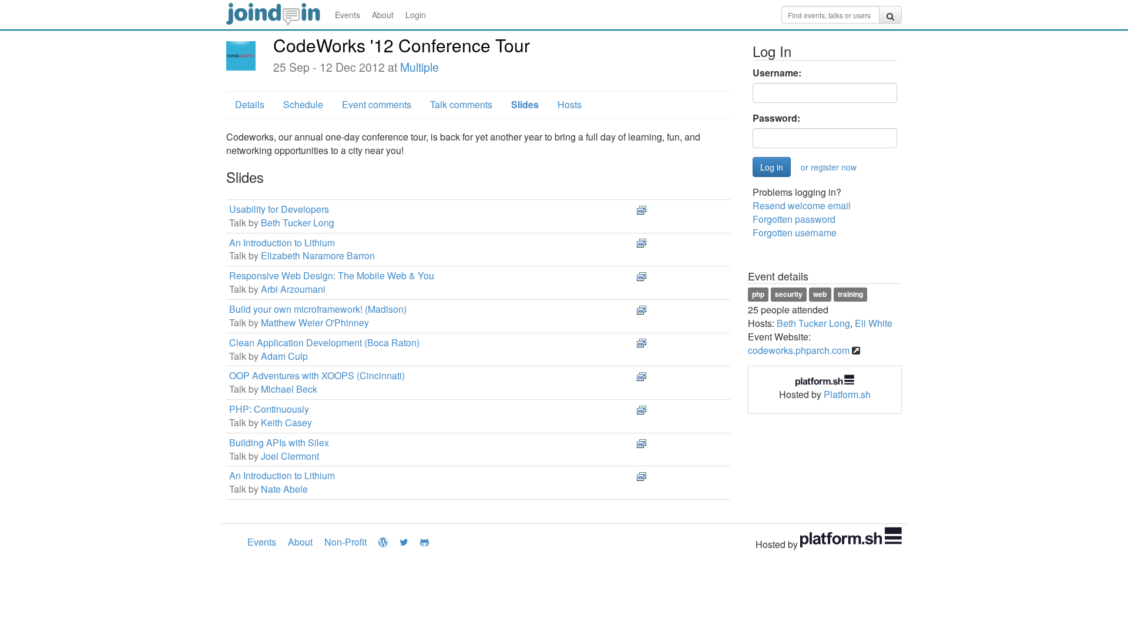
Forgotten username (795, 232)
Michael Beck (289, 389)
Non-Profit (345, 542)
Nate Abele (284, 489)
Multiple (419, 67)
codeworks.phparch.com (799, 350)
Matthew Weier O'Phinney (315, 322)
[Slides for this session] (641, 209)
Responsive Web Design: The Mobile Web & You (331, 275)
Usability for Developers (279, 209)
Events (347, 15)
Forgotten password (794, 219)
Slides (525, 104)
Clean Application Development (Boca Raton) (324, 342)
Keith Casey (286, 422)
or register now (829, 167)
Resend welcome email (802, 205)
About (383, 15)
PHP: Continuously (269, 409)
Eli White (873, 323)
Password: (776, 118)
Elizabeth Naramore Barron (318, 255)
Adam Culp (284, 356)
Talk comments (461, 104)
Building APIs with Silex (279, 442)
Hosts (570, 104)
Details (249, 104)
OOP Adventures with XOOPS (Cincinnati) (317, 375)
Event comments (376, 104)
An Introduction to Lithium (282, 242)
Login (415, 15)
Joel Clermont (290, 456)
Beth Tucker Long (297, 222)
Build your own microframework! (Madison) (318, 309)
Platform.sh (847, 394)
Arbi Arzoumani (293, 289)
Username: (777, 72)
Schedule (303, 104)
